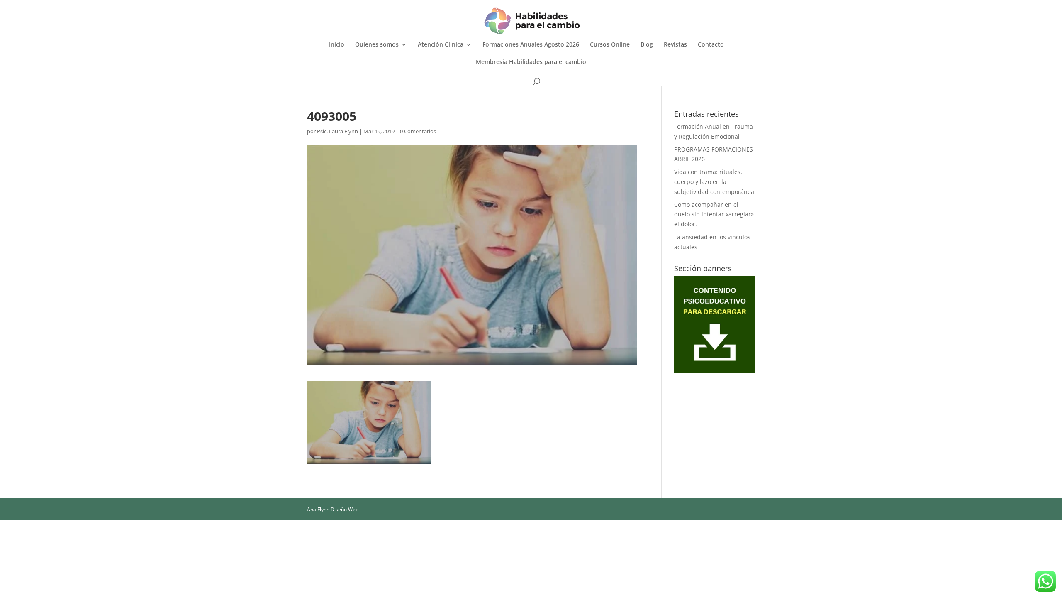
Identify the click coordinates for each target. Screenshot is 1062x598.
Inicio (336, 45)
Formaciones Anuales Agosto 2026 (530, 45)
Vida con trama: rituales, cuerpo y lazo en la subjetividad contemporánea (714, 182)
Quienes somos (377, 45)
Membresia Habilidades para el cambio (531, 62)
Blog (647, 45)
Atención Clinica (440, 45)
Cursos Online (610, 45)
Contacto (711, 45)
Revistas (675, 45)
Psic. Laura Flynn (337, 131)
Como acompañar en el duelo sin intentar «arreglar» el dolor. (714, 214)
